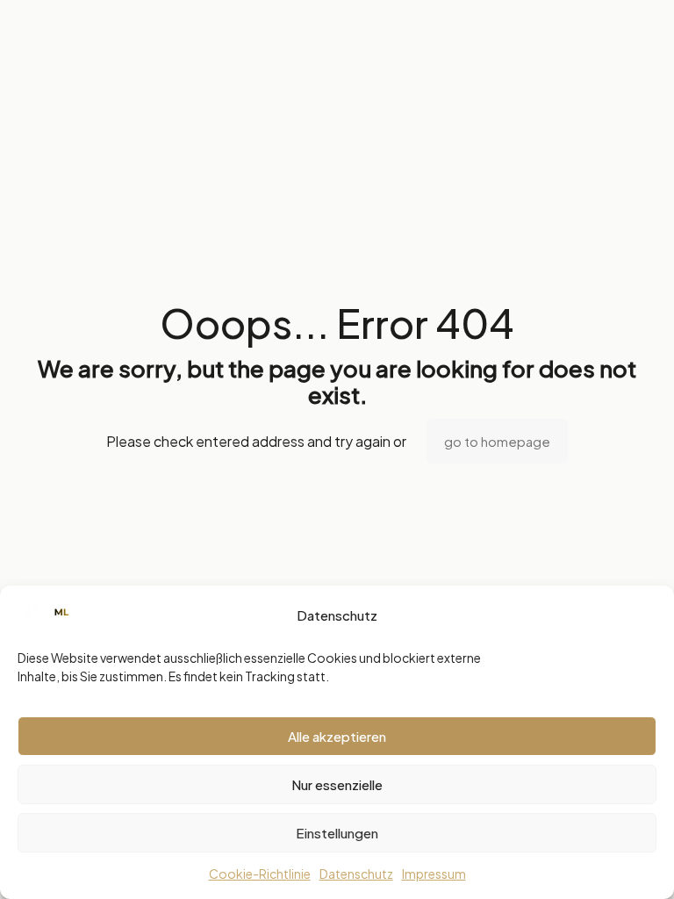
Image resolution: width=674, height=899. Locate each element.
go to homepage (497, 441)
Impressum (434, 873)
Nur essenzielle (337, 784)
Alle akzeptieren (337, 736)
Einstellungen (337, 832)
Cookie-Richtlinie (260, 873)
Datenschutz (356, 873)
